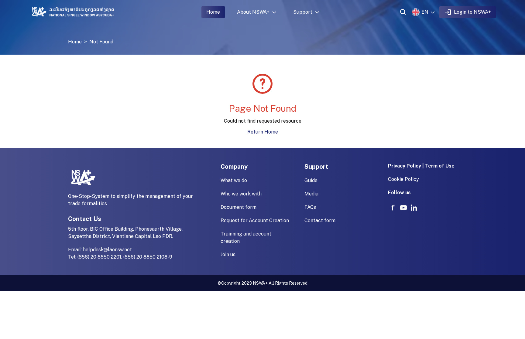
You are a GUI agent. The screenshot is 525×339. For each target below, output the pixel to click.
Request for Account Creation (255, 220)
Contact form (319, 220)
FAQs (310, 207)
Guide (310, 180)
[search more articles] (403, 12)
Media (311, 194)
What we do (234, 180)
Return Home (262, 132)
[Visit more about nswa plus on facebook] (393, 207)
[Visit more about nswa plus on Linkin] (414, 207)
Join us (228, 254)
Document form (238, 207)
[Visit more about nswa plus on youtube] (403, 207)
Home (213, 12)
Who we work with (241, 194)
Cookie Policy (403, 179)
